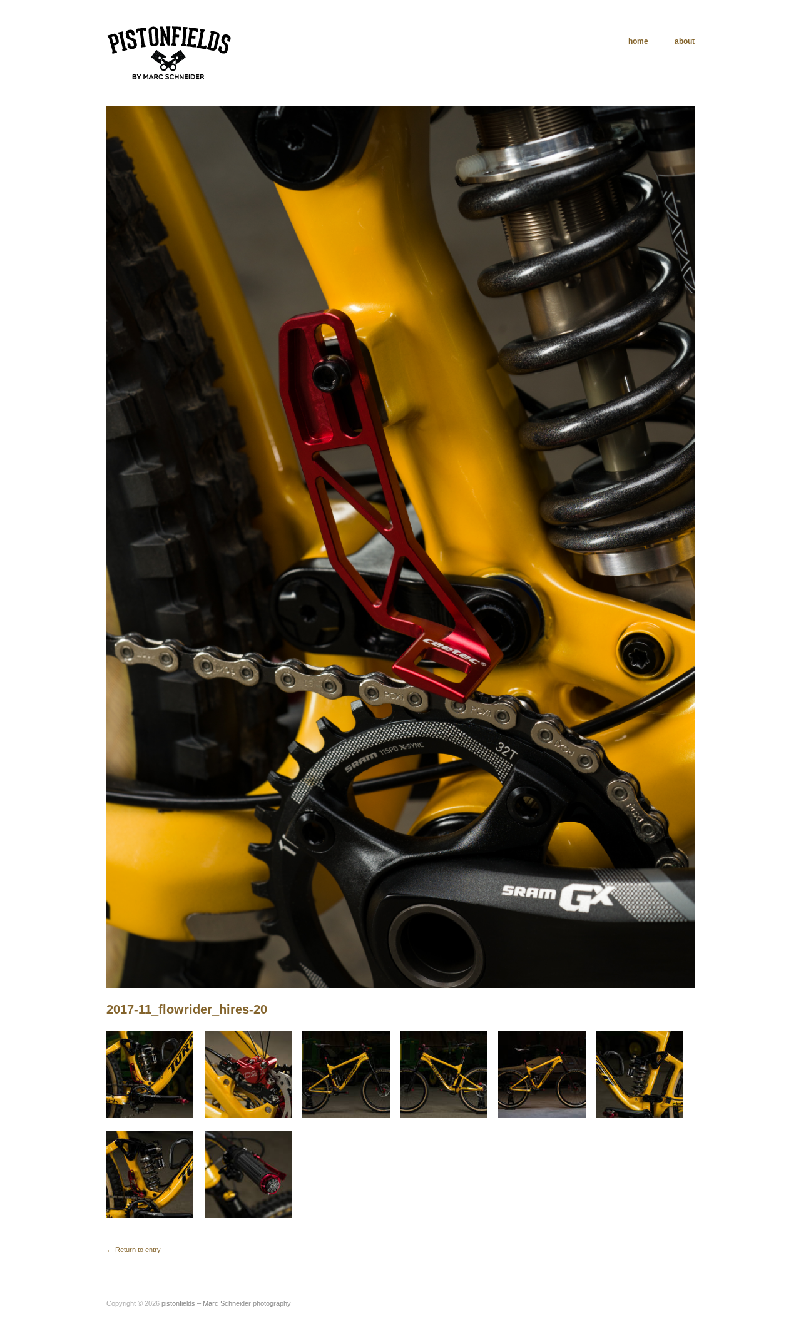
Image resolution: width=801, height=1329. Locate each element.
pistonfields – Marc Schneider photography (226, 1303)
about (685, 41)
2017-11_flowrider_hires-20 (186, 1009)
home (638, 41)
